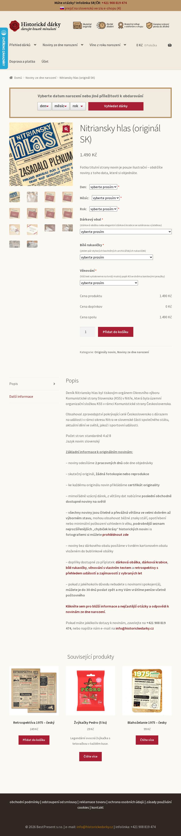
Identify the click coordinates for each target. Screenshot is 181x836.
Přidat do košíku (115, 332)
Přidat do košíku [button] (34, 740)
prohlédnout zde (115, 534)
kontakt (97, 807)
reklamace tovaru (92, 802)
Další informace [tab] (21, 396)
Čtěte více (90, 756)
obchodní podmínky (25, 802)
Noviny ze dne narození (60, 45)
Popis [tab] (13, 383)
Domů (18, 78)
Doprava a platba (22, 61)
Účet (45, 61)
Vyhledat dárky (116, 106)
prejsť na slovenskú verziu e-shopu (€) (92, 8)
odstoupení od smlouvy (59, 802)
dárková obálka (128, 562)
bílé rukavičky (76, 567)
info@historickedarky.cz (95, 827)
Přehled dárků (19, 45)
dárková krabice (154, 562)
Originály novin (105, 352)
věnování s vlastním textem (109, 567)
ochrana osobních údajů (126, 802)
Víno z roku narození (105, 45)
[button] (66, 129)
